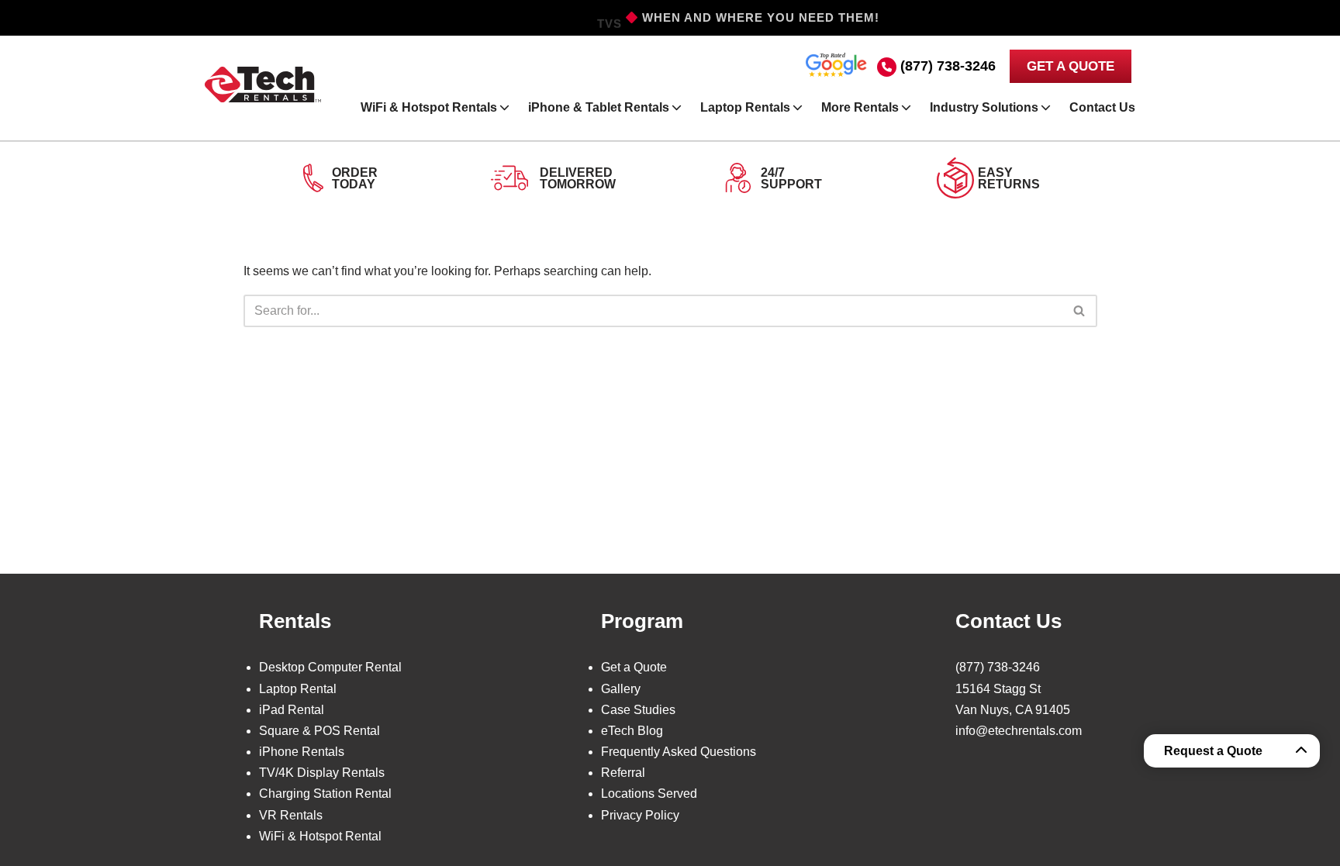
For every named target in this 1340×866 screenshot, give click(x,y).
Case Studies (638, 709)
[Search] (1079, 311)
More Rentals (860, 107)
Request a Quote (1213, 750)
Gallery (621, 688)
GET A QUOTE (1070, 66)
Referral (623, 772)
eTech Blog (632, 730)
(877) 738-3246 (948, 66)
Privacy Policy (640, 815)
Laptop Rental (298, 688)
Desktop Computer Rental (330, 667)
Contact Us (1102, 107)
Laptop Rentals (745, 107)
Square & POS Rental (319, 730)
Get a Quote (634, 667)
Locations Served (649, 793)
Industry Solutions (984, 107)
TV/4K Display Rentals (322, 772)
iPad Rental (291, 709)
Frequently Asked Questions (678, 751)
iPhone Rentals (301, 751)
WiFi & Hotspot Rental (320, 836)
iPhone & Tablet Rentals (598, 107)
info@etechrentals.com (1018, 730)
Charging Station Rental (325, 793)
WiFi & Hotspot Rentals (429, 107)
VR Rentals (291, 815)
